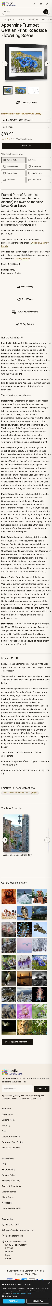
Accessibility (8, 1158)
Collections (33, 19)
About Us (6, 1108)
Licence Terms (9, 1191)
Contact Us (7, 1219)
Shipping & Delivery (11, 1180)
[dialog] (26, 1293)
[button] (26, 1296)
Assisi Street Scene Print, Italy (17, 855)
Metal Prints (7, 1197)
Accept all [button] (13, 1301)
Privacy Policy (8, 1169)
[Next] (47, 63)
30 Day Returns (22, 258)
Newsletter (7, 1203)
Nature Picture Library (16, 793)
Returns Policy (9, 1175)
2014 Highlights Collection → (17, 1042)
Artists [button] (21, 19)
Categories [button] (9, 19)
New (4, 1131)
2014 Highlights (31, 793)
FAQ (4, 1164)
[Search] (45, 11)
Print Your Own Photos (12, 1142)
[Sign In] (47, 4)
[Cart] (41, 4)
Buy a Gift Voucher (11, 1147)
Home (5, 793)
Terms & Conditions (11, 1186)
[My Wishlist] (34, 4)
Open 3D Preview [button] (28, 102)
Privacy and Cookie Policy (21, 1293)
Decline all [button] (38, 1301)
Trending (6, 1125)
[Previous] (5, 63)
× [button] (49, 1283)
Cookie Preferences (11, 1208)
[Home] (10, 4)
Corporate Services (11, 1136)
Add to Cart (26, 145)
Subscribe (41, 1088)
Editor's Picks (8, 1120)
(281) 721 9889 (12, 1224)
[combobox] (23, 11)
